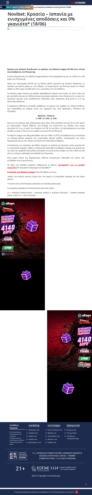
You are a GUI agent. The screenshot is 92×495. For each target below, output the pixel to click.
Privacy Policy (72, 433)
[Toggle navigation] (7, 2)
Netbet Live (52, 442)
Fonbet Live (33, 439)
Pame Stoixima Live (55, 430)
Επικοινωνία (71, 430)
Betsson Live (52, 439)
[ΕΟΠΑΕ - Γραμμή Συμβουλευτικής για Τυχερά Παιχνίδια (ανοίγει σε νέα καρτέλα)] (53, 469)
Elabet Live (33, 436)
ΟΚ (77, 492)
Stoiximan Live (34, 430)
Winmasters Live (35, 442)
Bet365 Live (52, 433)
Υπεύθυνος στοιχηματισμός (73, 437)
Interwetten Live (54, 436)
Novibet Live (33, 433)
